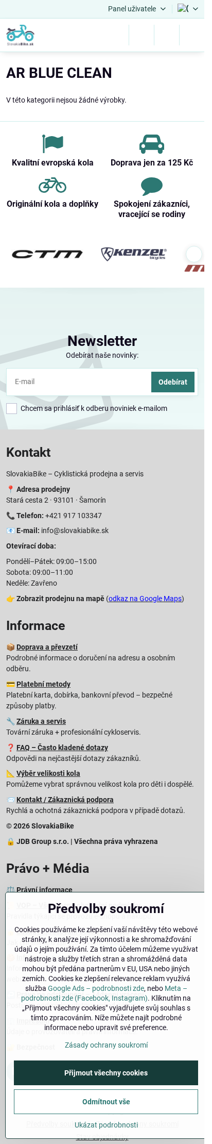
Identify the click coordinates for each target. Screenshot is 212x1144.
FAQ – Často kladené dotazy (62, 747)
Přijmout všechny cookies (106, 1073)
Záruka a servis (41, 721)
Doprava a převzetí (47, 647)
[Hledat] (141, 35)
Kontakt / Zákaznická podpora (65, 799)
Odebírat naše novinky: (102, 355)
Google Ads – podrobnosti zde (96, 988)
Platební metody (43, 684)
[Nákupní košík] (166, 35)
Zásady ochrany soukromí (106, 1045)
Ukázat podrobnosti (106, 1125)
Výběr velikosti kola (48, 773)
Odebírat (172, 382)
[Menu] (192, 35)
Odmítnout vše (106, 1102)
